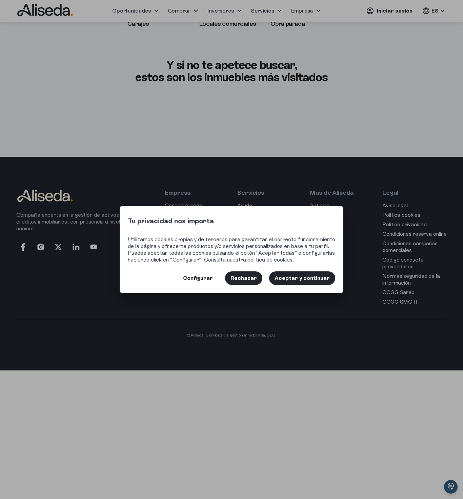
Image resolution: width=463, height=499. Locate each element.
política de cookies (270, 259)
